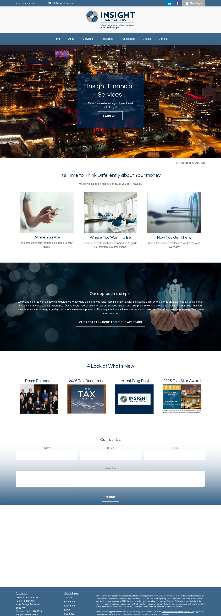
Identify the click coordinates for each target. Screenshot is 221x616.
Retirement (69, 601)
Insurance (69, 613)
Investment (69, 605)
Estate (67, 609)
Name (46, 447)
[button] (57, 39)
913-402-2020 (26, 3)
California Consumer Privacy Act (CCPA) (178, 611)
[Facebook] (177, 3)
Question (110, 468)
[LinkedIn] (169, 3)
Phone (174, 447)
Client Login (196, 3)
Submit (110, 497)
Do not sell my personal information (155, 614)
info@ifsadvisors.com (63, 3)
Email (110, 447)
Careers (68, 597)
